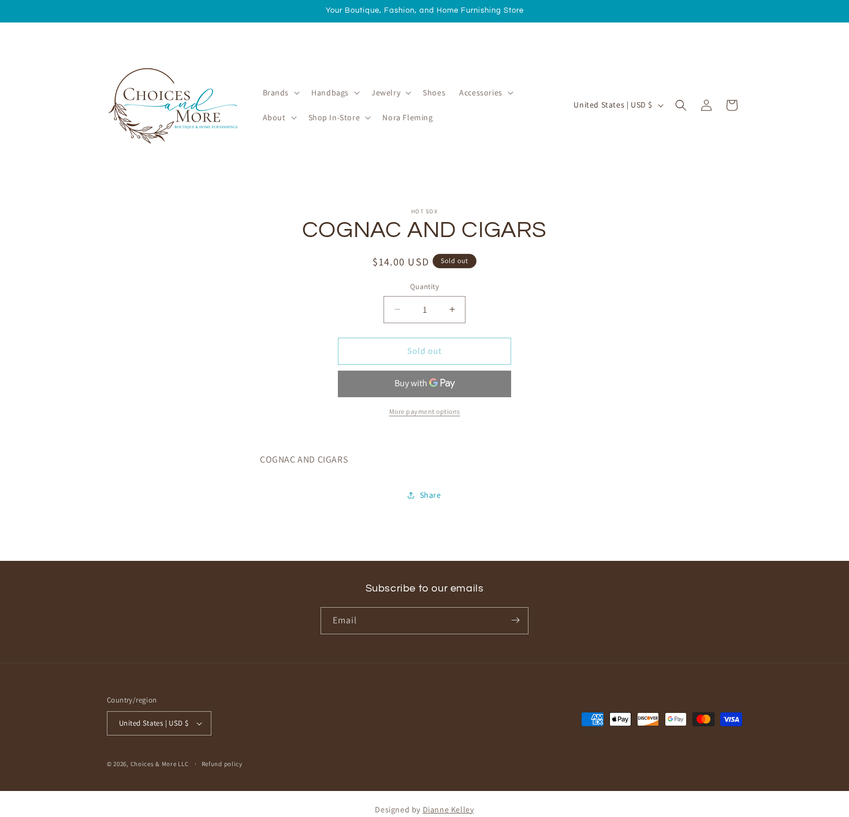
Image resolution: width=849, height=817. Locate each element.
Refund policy (222, 764)
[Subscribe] (515, 620)
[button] (280, 92)
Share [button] (430, 495)
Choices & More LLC (160, 764)
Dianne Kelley (448, 809)
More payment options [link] (424, 411)
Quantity (424, 286)
